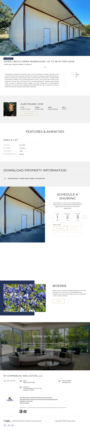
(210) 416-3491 (39, 109)
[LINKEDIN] (12, 425)
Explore (58, 301)
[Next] (85, 217)
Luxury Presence (36, 421)
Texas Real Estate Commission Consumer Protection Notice (36, 397)
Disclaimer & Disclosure (26, 401)
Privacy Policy (71, 421)
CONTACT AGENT (29, 113)
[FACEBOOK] (5, 425)
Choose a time (57, 224)
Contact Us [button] (45, 355)
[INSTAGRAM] (8, 425)
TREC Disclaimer (24, 403)
